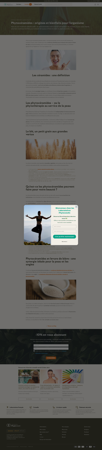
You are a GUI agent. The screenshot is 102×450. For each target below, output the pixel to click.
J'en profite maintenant (64, 236)
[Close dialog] (76, 207)
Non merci (64, 241)
